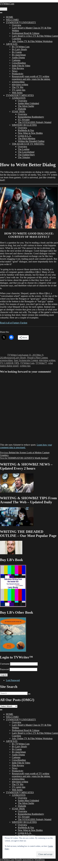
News (14, 71)
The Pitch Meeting (26, 138)
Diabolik (22, 108)
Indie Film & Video (21, 65)
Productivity (17, 73)
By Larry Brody (19, 49)
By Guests (17, 52)
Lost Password (13, 680)
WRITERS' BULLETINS (24, 125)
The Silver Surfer (26, 106)
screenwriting (18, 82)
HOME (9, 17)
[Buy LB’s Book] (13, 606)
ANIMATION (19, 98)
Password (4, 669)
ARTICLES (11, 44)
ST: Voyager (24, 119)
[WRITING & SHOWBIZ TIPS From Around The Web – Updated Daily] (16, 525)
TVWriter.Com (7, 3)
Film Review (18, 68)
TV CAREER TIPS (9, 363)
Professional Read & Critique (25, 33)
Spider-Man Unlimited (28, 103)
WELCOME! (12, 19)
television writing (20, 84)
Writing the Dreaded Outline (31, 141)
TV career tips (18, 90)
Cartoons (16, 60)
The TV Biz (17, 87)
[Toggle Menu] (1, 12)
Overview (16, 25)
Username (5, 664)
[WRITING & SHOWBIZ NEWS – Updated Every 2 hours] (16, 491)
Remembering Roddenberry (31, 117)
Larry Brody (20, 357)
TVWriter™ (41, 363)
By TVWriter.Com (20, 46)
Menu (3, 9)
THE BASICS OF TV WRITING (28, 144)
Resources (9, 357)
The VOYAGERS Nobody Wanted (34, 122)
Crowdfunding (19, 63)
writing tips (25, 365)
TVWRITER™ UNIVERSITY (21, 22)
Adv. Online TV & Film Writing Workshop (32, 41)
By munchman (19, 55)
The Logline (23, 149)
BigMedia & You (26, 130)
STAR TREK (18, 111)
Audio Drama (18, 57)
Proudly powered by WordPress (30, 859)
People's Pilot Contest (37, 357)
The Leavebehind (26, 152)
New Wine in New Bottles (30, 133)
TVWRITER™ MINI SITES (20, 95)
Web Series (17, 92)
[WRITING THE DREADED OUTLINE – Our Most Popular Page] (11, 553)
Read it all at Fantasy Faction (13, 322)
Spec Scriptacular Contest (26, 360)
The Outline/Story (26, 154)
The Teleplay (24, 157)
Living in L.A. (25, 135)
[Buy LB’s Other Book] (13, 651)
